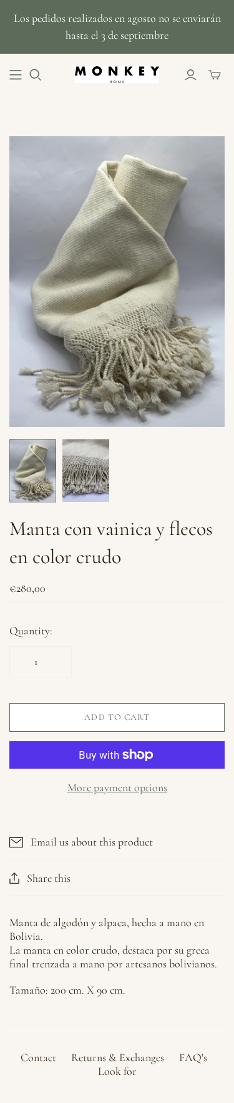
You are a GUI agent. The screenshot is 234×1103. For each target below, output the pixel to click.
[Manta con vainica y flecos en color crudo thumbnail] (32, 470)
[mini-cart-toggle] (215, 75)
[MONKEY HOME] (117, 73)
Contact (38, 1057)
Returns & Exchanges (117, 1057)
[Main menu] (15, 75)
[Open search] (35, 75)
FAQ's (193, 1057)
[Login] (190, 75)
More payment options (117, 787)
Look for (117, 1071)
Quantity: (30, 630)
